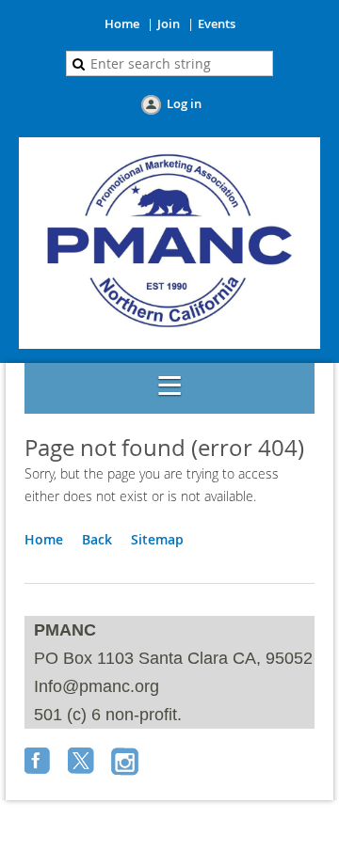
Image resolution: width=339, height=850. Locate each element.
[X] (83, 763)
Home (122, 23)
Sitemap (157, 539)
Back (97, 539)
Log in (184, 103)
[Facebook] (39, 763)
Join (168, 23)
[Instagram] (126, 763)
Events (216, 23)
